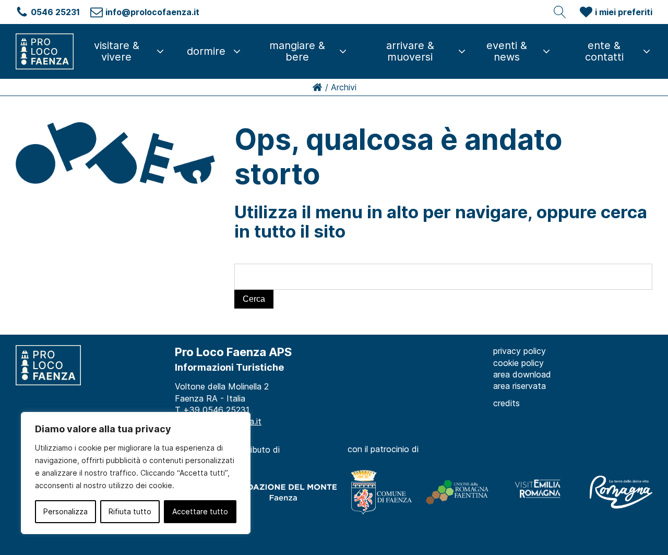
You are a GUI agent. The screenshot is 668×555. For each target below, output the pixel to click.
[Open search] (560, 12)
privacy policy (519, 351)
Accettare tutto (200, 511)
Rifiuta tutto (130, 511)
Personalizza (65, 511)
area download (522, 374)
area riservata (519, 386)
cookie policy (518, 363)
